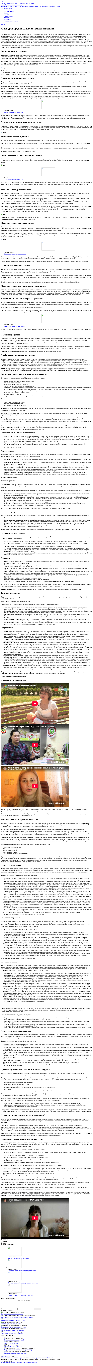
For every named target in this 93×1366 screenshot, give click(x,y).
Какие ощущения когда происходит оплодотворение (17, 1317)
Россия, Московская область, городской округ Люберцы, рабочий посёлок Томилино (27, 1358)
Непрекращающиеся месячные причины (13, 1327)
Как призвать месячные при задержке (12, 1330)
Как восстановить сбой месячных (14, 326)
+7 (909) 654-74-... (11, 5)
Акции (6, 14)
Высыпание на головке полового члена (13, 1320)
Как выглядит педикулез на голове (15, 254)
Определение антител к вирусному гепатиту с (18, 1350)
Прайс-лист (8, 19)
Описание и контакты (11, 21)
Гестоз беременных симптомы (13, 112)
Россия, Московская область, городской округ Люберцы (18, 3)
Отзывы (6, 17)
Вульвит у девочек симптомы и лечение (20, 1295)
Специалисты (8, 16)
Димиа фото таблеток (11, 1343)
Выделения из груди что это (13, 1346)
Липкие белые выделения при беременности (22, 1270)
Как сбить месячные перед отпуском (12, 1333)
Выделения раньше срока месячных (12, 1314)
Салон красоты (7, 1356)
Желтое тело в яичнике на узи (13, 179)
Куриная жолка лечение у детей (14, 1340)
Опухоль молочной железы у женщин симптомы (23, 1283)
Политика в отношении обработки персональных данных (19, 1362)
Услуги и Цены (9, 11)
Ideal (2, 1)
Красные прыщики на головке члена (15, 1353)
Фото (6, 13)
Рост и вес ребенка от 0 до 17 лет (11, 1324)
